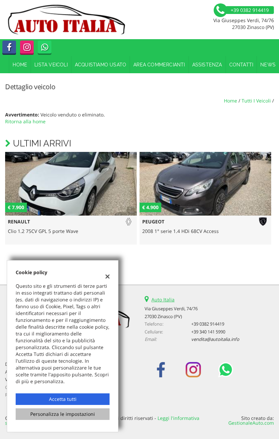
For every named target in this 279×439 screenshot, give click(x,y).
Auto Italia (163, 299)
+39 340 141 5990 (208, 332)
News (268, 64)
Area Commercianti (159, 64)
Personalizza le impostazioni (62, 414)
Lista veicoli (51, 64)
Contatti (241, 64)
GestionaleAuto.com (251, 423)
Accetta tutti (63, 399)
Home (20, 64)
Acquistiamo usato (100, 64)
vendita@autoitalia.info (215, 339)
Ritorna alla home (25, 121)
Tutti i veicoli (256, 100)
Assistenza (207, 64)
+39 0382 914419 (207, 324)
